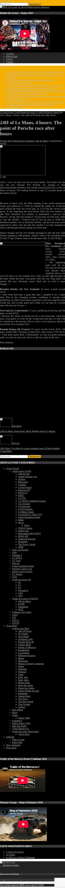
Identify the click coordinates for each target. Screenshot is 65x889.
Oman (21, 666)
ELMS (21, 604)
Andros (21, 479)
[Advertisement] (32, 385)
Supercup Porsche (26, 539)
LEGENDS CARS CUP (30, 514)
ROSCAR (23, 536)
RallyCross (23, 531)
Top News (23, 699)
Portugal (22, 672)
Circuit (9, 59)
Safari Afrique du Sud (28, 691)
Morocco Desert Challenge (31, 663)
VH (14, 617)
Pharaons (22, 669)
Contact (9, 62)
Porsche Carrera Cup (22, 569)
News (21, 522)
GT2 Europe (24, 503)
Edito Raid (17, 742)
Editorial (10, 737)
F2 (19, 582)
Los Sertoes (23, 653)
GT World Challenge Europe (32, 501)
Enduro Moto (24, 644)
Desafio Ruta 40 (26, 642)
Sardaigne (23, 693)
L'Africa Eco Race (15, 852)
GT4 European (25, 509)
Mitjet (21, 520)
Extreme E (17, 720)
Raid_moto (23, 680)
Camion (22, 484)
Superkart (22, 541)
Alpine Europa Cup (27, 476)
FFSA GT (23, 493)
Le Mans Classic (26, 512)
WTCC (15, 620)
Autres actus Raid (20, 628)
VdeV (15, 615)
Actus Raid (11, 625)
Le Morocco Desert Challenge (20, 857)
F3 (19, 585)
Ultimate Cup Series (21, 612)
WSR (20, 547)
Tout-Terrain (24, 704)
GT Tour (16, 560)
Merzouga (23, 661)
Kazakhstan (23, 650)
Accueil (9, 53)
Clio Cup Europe (20, 550)
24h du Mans (41, 141)
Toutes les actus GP (21, 579)
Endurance (23, 606)
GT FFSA (17, 558)
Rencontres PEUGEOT (29, 533)
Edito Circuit (18, 739)
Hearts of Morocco (27, 647)
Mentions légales (9, 865)
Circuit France (25, 487)
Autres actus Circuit (21, 471)
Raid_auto (23, 677)
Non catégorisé (13, 745)
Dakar (15, 715)
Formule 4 (17, 555)
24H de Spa (23, 474)
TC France (17, 574)
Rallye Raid (11, 56)
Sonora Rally (24, 696)
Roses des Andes (26, 688)
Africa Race (24, 734)
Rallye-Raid (24, 682)
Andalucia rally (25, 639)
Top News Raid (25, 701)
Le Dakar (10, 854)
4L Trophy (23, 634)
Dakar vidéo (24, 718)
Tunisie (21, 707)
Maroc (21, 658)
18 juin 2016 (6, 141)
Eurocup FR (24, 490)
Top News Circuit (26, 544)
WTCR (15, 623)
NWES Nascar (25, 528)
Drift (14, 552)
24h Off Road (24, 631)
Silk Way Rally (19, 726)
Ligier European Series (29, 517)
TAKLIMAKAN (20, 729)
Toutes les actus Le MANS (33, 112)
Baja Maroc (17, 710)
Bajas (14, 712)
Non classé (11, 747)
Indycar (15, 563)
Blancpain (23, 482)
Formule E (23, 590)
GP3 (20, 596)
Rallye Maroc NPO (21, 723)
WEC (21, 609)
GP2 (20, 593)
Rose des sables (25, 685)
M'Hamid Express (26, 655)
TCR (14, 577)
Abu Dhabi (23, 636)
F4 (19, 587)
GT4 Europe (24, 506)
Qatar (20, 674)
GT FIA (22, 498)
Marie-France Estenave (24, 141)
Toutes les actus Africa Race (25, 731)
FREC (21, 495)
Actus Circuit (13, 112)
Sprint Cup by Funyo (22, 571)
